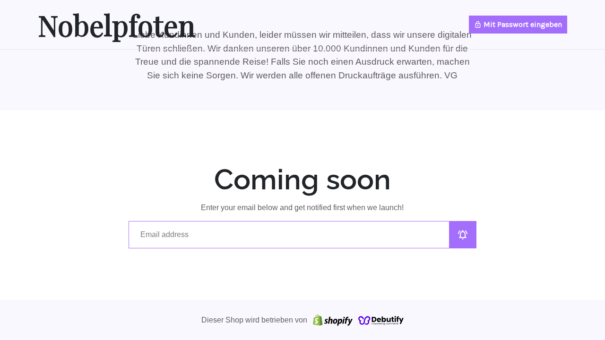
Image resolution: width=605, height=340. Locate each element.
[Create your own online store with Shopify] (333, 320)
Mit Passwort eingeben (518, 24)
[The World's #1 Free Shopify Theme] (381, 320)
